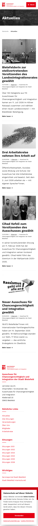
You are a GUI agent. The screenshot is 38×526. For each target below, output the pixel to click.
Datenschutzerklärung (11, 521)
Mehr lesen (7, 116)
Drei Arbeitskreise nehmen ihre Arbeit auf (18, 154)
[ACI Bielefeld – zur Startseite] (13, 5)
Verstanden (19, 516)
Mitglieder (6, 428)
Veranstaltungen (9, 422)
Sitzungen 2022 (8, 450)
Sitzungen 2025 (8, 459)
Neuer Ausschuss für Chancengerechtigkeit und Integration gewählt (18, 307)
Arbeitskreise (7, 431)
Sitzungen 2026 (8, 462)
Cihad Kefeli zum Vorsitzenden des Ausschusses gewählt (17, 227)
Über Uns (6, 425)
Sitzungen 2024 (8, 456)
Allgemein (14, 84)
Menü (31, 5)
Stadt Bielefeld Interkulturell (14, 480)
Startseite (5, 31)
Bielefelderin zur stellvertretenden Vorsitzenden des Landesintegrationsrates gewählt (19, 74)
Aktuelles (6, 416)
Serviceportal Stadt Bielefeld (14, 477)
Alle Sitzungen (8, 419)
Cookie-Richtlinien (27, 521)
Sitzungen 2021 (8, 446)
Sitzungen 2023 (8, 453)
